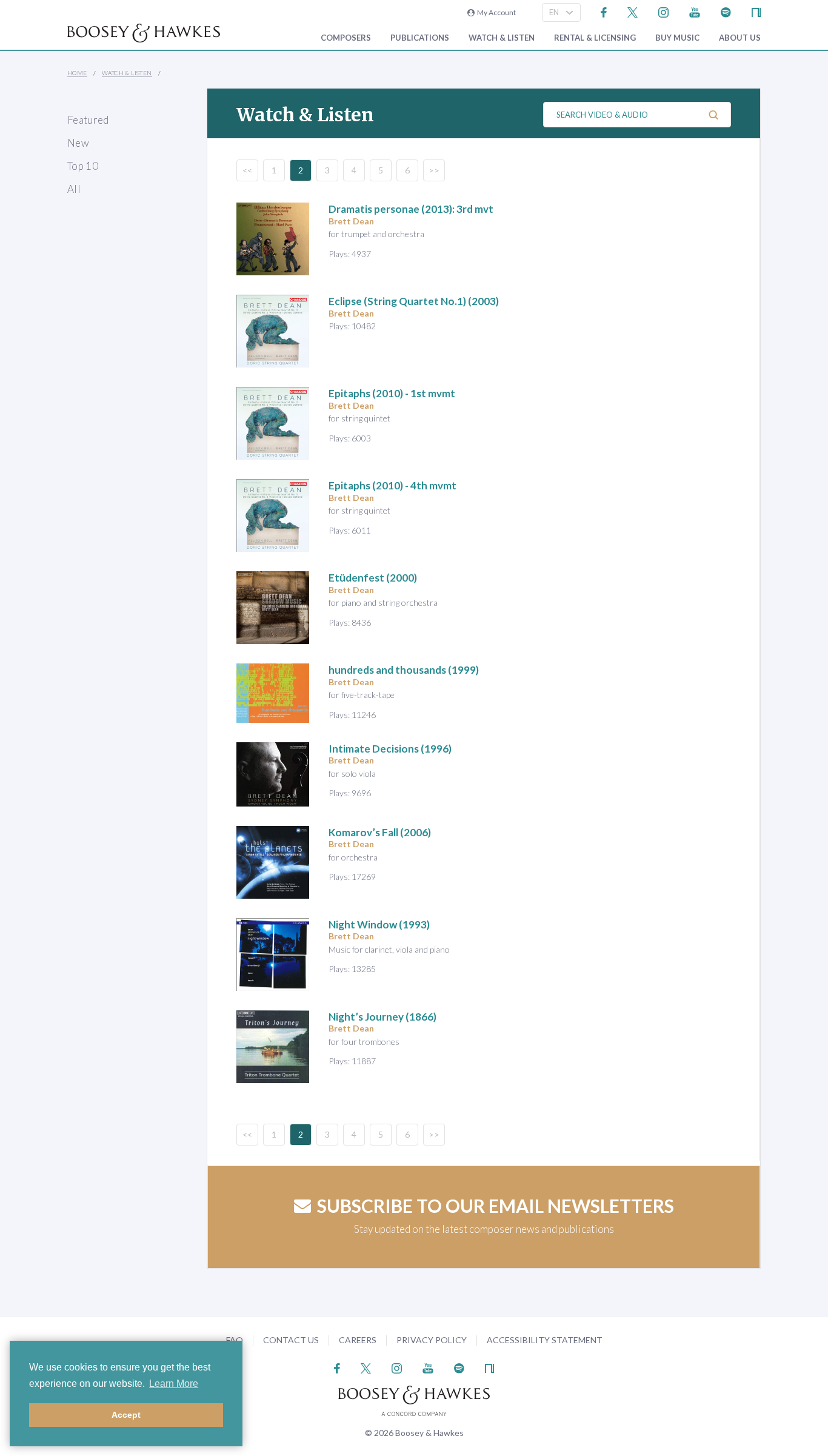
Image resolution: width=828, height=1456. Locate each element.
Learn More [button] (173, 1383)
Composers (346, 37)
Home (77, 72)
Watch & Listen (502, 37)
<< (247, 170)
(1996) (390, 748)
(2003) (414, 301)
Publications (419, 37)
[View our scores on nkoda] (756, 11)
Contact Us (291, 1340)
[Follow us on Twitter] (632, 11)
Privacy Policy (431, 1340)
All (74, 189)
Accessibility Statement (545, 1340)
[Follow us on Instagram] (663, 11)
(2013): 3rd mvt (411, 209)
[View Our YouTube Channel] (694, 11)
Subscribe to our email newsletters (495, 1205)
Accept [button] (126, 1415)
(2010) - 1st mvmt (392, 393)
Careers (357, 1340)
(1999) (404, 669)
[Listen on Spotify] (726, 11)
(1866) (382, 1016)
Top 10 (82, 165)
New (78, 142)
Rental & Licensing (595, 37)
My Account (495, 12)
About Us (740, 37)
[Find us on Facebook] (604, 11)
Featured (88, 119)
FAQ (234, 1340)
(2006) (380, 832)
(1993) (379, 924)
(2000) (373, 577)
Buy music (677, 37)
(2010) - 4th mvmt (392, 485)
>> (434, 170)
